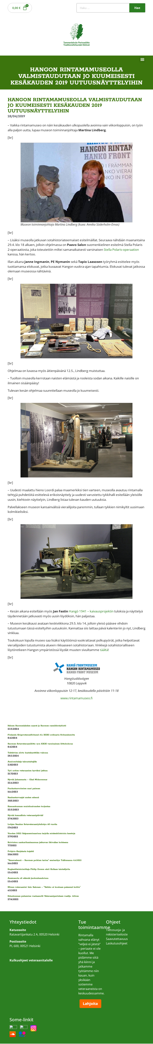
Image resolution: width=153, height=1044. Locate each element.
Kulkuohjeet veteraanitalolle (29, 953)
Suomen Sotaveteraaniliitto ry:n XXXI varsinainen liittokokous (40, 743)
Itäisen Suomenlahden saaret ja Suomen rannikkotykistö (37, 725)
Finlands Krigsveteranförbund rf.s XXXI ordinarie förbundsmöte (41, 734)
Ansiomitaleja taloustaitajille (22, 761)
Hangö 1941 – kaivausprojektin (91, 611)
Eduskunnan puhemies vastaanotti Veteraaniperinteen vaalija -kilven (43, 896)
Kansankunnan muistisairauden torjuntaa (29, 806)
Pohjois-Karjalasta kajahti (21, 851)
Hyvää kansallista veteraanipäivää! (25, 815)
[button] (142, 59)
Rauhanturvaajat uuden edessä (23, 797)
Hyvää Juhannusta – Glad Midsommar (27, 779)
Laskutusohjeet (116, 943)
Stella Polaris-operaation (121, 249)
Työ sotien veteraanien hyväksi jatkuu (28, 770)
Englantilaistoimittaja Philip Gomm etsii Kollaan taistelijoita (39, 869)
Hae (137, 8)
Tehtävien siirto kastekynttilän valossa (28, 752)
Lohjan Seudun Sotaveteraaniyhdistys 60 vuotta (32, 824)
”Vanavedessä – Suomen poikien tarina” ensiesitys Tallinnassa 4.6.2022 (45, 860)
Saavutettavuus (117, 939)
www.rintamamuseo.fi (76, 698)
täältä (104, 650)
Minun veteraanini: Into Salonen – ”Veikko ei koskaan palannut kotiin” (44, 887)
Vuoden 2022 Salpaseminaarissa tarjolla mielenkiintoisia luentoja (41, 833)
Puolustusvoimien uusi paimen (24, 788)
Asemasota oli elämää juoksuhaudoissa (28, 878)
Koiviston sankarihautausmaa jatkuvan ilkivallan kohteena (38, 842)
